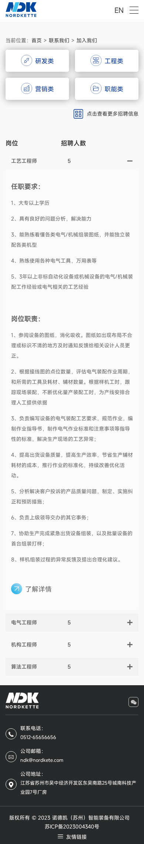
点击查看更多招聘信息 (112, 113)
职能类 (113, 89)
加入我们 (86, 40)
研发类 (44, 61)
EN (119, 10)
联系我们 (59, 40)
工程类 (113, 61)
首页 (36, 40)
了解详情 (38, 589)
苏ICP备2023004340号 (72, 826)
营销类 (44, 89)
